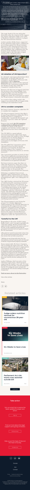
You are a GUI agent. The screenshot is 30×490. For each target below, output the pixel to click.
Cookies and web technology (17, 474)
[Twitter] (15, 458)
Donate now (15, 447)
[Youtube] (19, 458)
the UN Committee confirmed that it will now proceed (13, 124)
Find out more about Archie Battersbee (13, 273)
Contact (15, 469)
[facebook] (2, 286)
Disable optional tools (18, 21)
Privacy (8, 474)
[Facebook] (11, 458)
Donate (15, 463)
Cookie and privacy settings (15, 475)
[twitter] (5, 286)
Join (15, 467)
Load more (15, 389)
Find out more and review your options (12, 19)
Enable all (8, 21)
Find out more (15, 431)
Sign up (15, 415)
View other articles (6, 277)
